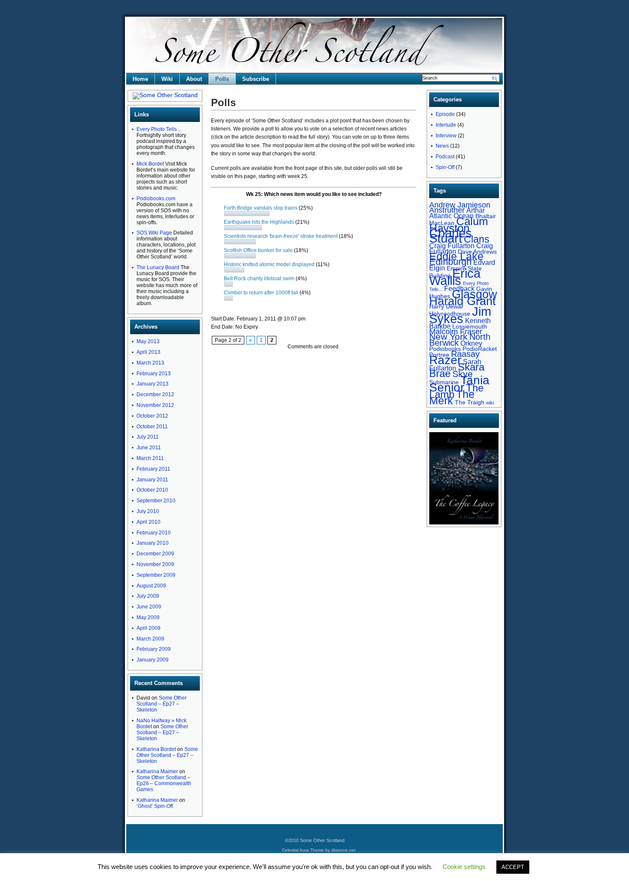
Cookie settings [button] (464, 866)
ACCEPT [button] (512, 867)
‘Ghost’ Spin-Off (154, 806)
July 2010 (147, 511)
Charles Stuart (450, 235)
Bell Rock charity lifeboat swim (259, 279)
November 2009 (155, 564)
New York (448, 336)
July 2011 (147, 437)
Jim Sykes (460, 315)
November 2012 (155, 405)
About (194, 79)
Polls (222, 79)
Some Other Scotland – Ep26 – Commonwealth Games (163, 783)
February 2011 (153, 469)
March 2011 (150, 458)
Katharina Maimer (157, 771)
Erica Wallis (455, 277)
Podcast (445, 157)
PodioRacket (480, 348)
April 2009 (148, 628)
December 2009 (155, 554)
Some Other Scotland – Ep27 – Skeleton (161, 704)
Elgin (437, 268)
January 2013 (152, 384)
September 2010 (155, 501)
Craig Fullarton (452, 245)
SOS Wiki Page (154, 233)
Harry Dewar (446, 306)
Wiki (167, 79)
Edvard (484, 262)
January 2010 (152, 543)
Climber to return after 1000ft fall (262, 293)
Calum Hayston (458, 224)
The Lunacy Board (157, 267)
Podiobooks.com (155, 199)
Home (140, 79)
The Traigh (469, 402)
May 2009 (148, 617)
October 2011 (152, 427)
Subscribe (255, 79)
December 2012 (155, 394)
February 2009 (153, 649)
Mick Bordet (150, 164)
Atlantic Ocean (451, 216)
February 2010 (153, 533)
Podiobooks (445, 348)
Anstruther (447, 209)
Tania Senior (459, 383)
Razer (445, 360)
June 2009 (148, 607)
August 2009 (151, 586)
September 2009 (155, 575)
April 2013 (148, 352)
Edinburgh (450, 261)
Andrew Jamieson (459, 204)
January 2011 (152, 480)
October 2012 (152, 416)
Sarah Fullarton (455, 365)
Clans (477, 239)
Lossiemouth (469, 326)
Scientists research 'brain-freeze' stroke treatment (281, 236)
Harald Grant (462, 301)
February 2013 (153, 374)
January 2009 (152, 660)
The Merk (452, 397)
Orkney (471, 343)
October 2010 (152, 490)
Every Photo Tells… (159, 129)
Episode (445, 114)
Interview (446, 136)
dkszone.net (343, 850)
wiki (490, 402)
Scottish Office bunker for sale (258, 250)
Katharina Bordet (156, 749)
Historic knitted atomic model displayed (269, 264)
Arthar (475, 210)
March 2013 (150, 363)
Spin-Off (445, 167)
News (442, 146)
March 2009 (150, 639)
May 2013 (148, 341)
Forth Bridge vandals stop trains (260, 208)
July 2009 (147, 596)
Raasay (465, 354)
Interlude (446, 125)
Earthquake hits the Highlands (259, 222)
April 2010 (148, 522)
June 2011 (148, 448)
